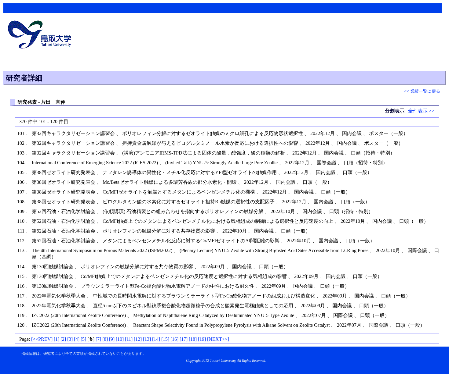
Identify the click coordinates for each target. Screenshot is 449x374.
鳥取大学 (41, 35)
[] (42, 339)
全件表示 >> (421, 110)
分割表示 (395, 110)
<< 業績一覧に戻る (422, 91)
